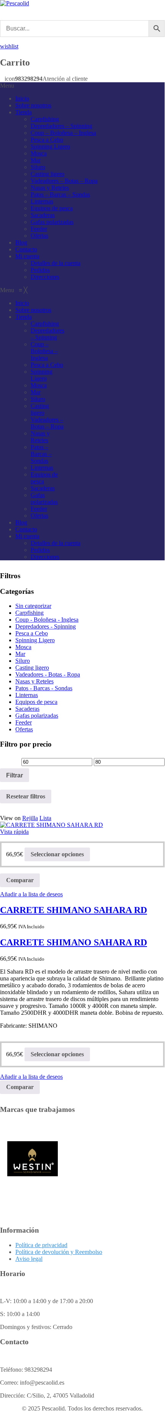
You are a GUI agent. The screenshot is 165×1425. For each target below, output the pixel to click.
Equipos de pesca (52, 208)
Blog (21, 242)
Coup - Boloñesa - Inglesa (46, 619)
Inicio (22, 98)
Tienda (23, 112)
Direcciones (45, 276)
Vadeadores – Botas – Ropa (64, 181)
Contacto (26, 249)
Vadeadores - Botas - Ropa (47, 674)
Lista (45, 818)
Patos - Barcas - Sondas (43, 688)
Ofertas (39, 235)
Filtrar (14, 775)
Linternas (42, 201)
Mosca (39, 153)
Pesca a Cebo (47, 139)
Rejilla (30, 818)
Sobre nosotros (33, 105)
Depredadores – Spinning (61, 126)
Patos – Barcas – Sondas (60, 194)
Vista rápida (14, 831)
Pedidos (40, 270)
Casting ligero (47, 174)
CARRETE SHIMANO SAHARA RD (73, 910)
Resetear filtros (25, 796)
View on (10, 818)
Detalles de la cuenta (55, 263)
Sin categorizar (33, 606)
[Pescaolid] (14, 3)
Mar (36, 160)
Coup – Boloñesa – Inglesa (63, 133)
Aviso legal (28, 1258)
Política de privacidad (41, 1245)
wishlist (9, 46)
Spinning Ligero (50, 146)
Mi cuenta (27, 256)
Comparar (20, 880)
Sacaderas (43, 215)
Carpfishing (45, 119)
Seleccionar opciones (57, 854)
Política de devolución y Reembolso (58, 1252)
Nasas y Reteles (50, 187)
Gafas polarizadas (52, 222)
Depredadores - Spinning (45, 626)
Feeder (39, 229)
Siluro (38, 167)
